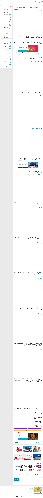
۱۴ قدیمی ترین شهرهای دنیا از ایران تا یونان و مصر (4, 52)
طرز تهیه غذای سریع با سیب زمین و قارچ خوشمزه (5, 46)
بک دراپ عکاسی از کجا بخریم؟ (35, 470)
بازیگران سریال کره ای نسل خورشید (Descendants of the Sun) (26, 470)
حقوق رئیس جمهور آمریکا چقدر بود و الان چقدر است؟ (4, 61)
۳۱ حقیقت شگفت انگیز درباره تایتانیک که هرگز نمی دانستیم (4, 18)
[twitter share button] (17, 9)
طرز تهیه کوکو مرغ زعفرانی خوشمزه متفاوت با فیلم (5, 49)
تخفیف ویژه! (23, 438)
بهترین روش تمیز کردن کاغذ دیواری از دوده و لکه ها (5, 27)
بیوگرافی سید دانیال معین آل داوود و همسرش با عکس (4, 43)
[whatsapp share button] (14, 9)
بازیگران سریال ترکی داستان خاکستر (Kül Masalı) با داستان (26, 474)
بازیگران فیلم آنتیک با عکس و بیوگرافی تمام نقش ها (17, 474)
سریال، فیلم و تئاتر (37, 9)
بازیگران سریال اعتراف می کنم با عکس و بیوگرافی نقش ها (35, 474)
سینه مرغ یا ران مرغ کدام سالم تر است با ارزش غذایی (4, 31)
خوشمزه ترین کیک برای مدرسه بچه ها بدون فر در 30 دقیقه (4, 24)
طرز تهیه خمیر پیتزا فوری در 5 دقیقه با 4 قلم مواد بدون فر (5, 34)
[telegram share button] (15, 9)
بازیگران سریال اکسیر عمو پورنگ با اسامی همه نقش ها (35, 466)
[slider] (17, 410)
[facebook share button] (16, 9)
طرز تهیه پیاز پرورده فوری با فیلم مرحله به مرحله (26, 466)
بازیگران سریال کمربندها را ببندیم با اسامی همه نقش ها (17, 466)
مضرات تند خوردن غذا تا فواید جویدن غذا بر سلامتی (5, 12)
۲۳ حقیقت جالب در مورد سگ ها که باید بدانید (5, 21)
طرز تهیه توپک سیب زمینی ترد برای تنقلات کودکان (4, 9)
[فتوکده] (39, 2)
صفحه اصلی (40, 9)
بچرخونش (38, 493)
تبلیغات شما (10, 66)
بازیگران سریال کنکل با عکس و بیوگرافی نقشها (17, 470)
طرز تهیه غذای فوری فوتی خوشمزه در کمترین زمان (5, 37)
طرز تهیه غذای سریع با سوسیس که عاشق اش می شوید (5, 15)
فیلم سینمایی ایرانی (38, 442)
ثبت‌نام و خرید (22, 167)
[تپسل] (18, 44)
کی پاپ (6, 66)
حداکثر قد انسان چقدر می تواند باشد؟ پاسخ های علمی (4, 40)
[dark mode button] (2, 3)
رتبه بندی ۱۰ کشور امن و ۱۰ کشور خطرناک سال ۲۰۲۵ (5, 55)
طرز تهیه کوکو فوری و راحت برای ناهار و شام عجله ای (5, 58)
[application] (24, 395)
